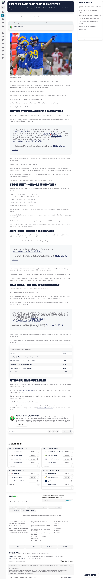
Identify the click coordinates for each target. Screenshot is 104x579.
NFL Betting (57, 530)
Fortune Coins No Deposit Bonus (17, 530)
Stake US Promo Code (37, 541)
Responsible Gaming (28, 510)
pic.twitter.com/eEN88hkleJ (27, 251)
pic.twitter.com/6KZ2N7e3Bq (27, 141)
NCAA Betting (57, 528)
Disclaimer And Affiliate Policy (37, 507)
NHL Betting (57, 532)
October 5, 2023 (54, 325)
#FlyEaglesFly (50, 133)
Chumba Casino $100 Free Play (17, 521)
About (12, 507)
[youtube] (26, 501)
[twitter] (14, 501)
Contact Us (21, 507)
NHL (66, 546)
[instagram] (22, 501)
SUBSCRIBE (69, 500)
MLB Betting (57, 523)
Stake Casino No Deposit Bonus (17, 523)
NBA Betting (57, 526)
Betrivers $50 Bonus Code (16, 526)
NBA (34, 546)
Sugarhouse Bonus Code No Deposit (18, 532)
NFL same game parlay (26, 390)
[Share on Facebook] (57, 431)
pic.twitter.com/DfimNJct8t (26, 320)
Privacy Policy (14, 510)
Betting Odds (19, 17)
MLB (50, 546)
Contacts (16, 577)
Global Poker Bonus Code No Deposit (18, 528)
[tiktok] (10, 501)
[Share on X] (49, 431)
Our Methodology (55, 507)
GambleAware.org (20, 561)
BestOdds (11, 17)
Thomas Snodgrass (18, 26)
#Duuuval (56, 135)
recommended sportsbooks (45, 408)
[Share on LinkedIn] (53, 431)
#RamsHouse (21, 131)
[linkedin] (18, 501)
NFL (25, 17)
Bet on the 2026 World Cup (61, 521)
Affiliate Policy (23, 577)
